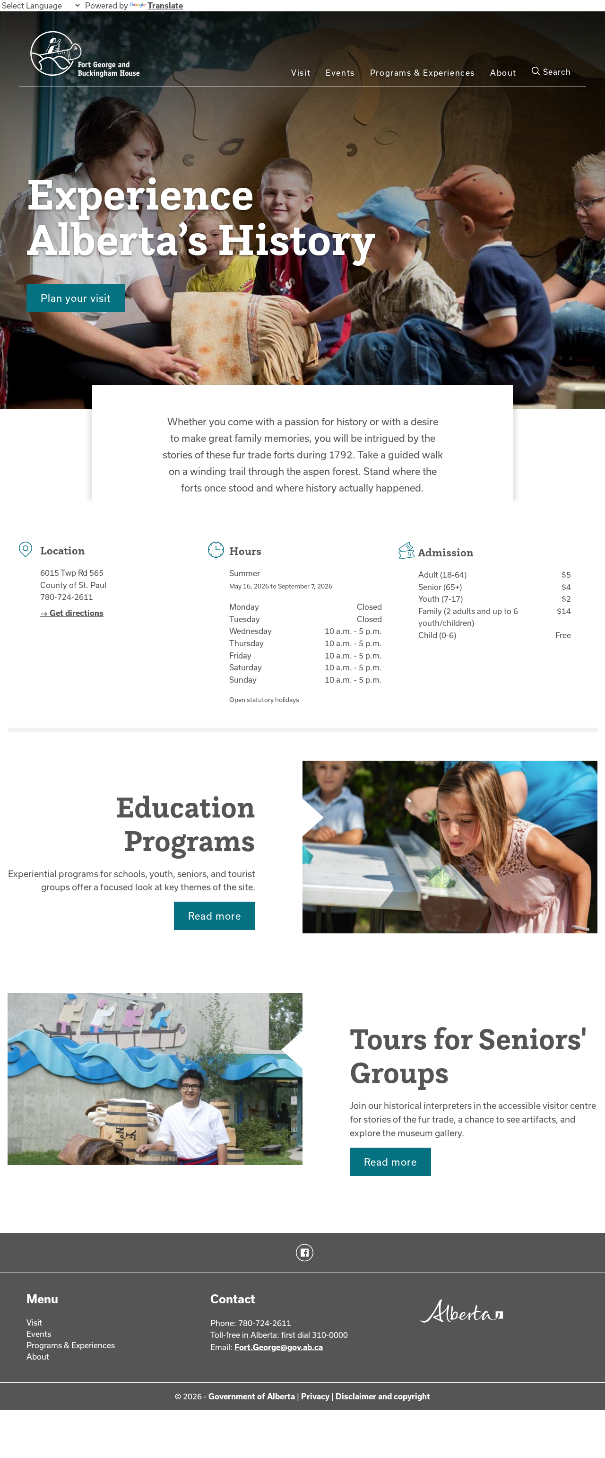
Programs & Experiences (422, 72)
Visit (301, 72)
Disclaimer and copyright (383, 1396)
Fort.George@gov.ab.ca (278, 1347)
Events (340, 72)
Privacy (315, 1396)
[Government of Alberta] (459, 1326)
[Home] (109, 58)
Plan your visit (76, 298)
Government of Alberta (251, 1396)
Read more (214, 916)
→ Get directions (72, 612)
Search (556, 71)
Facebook (302, 1252)
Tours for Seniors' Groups (467, 1055)
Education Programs (185, 824)
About (503, 72)
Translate (165, 5)
